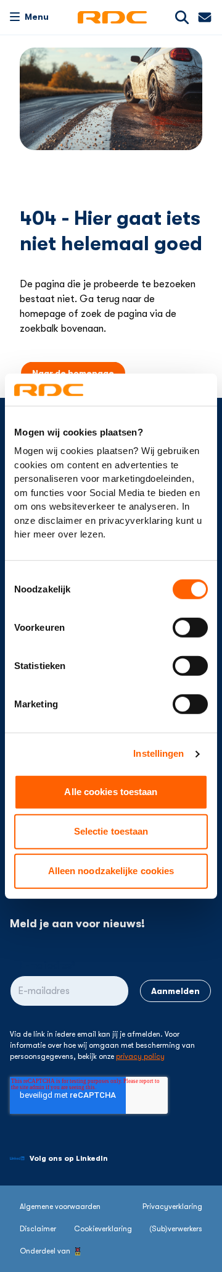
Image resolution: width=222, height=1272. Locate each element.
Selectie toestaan (111, 831)
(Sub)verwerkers (175, 1228)
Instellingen (158, 753)
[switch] (190, 628)
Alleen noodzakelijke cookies (111, 871)
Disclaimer (38, 1228)
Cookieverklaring (103, 1228)
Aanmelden (175, 991)
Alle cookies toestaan (110, 791)
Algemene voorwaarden (60, 1206)
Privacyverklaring (172, 1206)
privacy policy (140, 1056)
